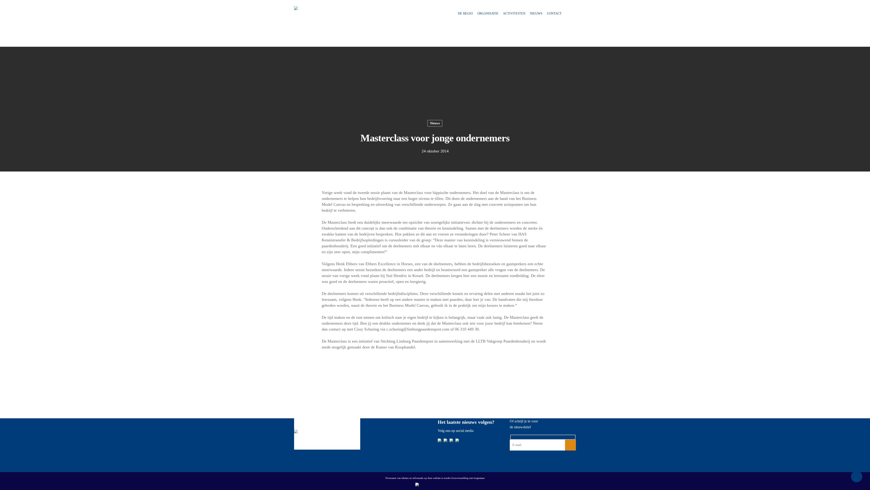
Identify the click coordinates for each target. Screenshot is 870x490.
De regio (465, 13)
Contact (554, 13)
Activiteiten (514, 13)
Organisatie (487, 13)
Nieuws (536, 13)
